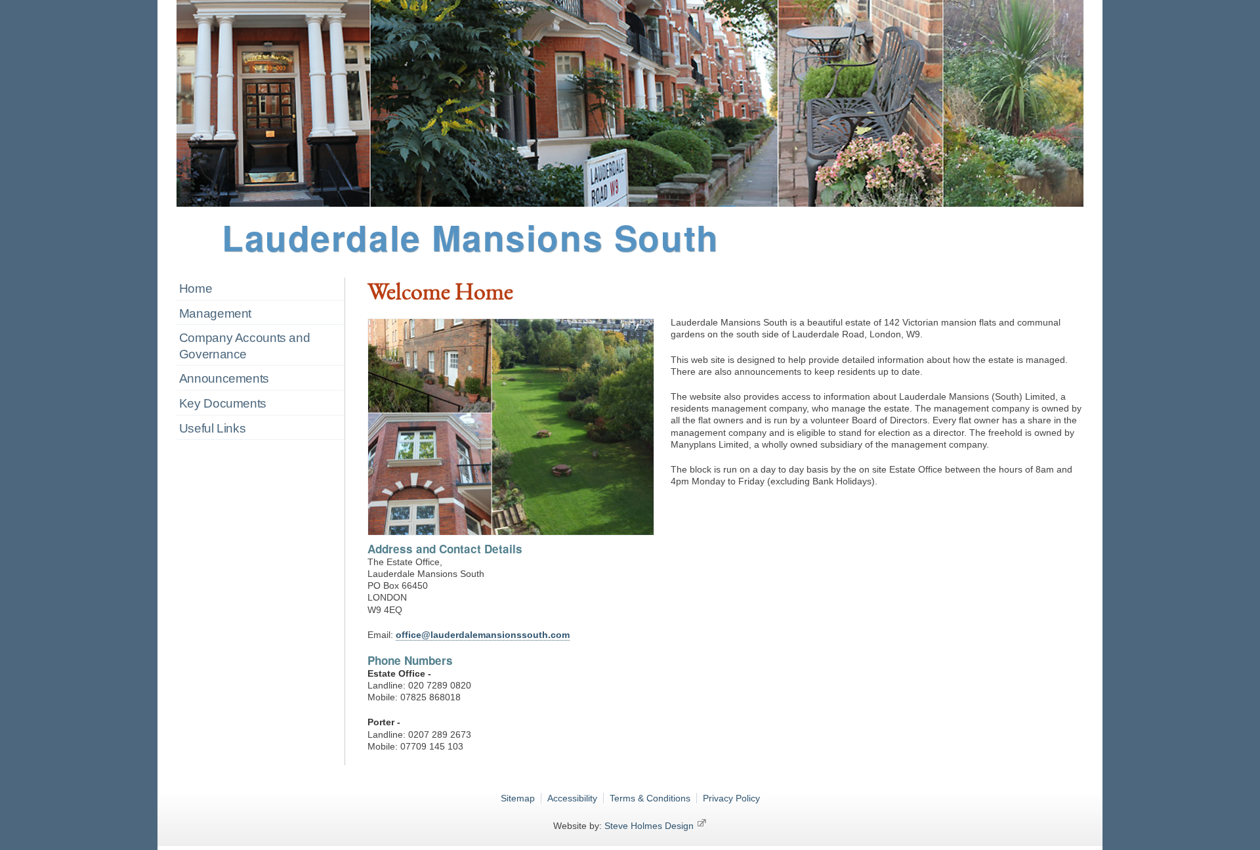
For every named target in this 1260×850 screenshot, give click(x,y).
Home (196, 288)
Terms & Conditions (650, 798)
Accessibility (572, 798)
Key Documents (222, 403)
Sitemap (518, 798)
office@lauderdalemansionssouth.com (483, 634)
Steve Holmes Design (650, 825)
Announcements (224, 378)
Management (215, 313)
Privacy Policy (731, 798)
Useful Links (212, 428)
